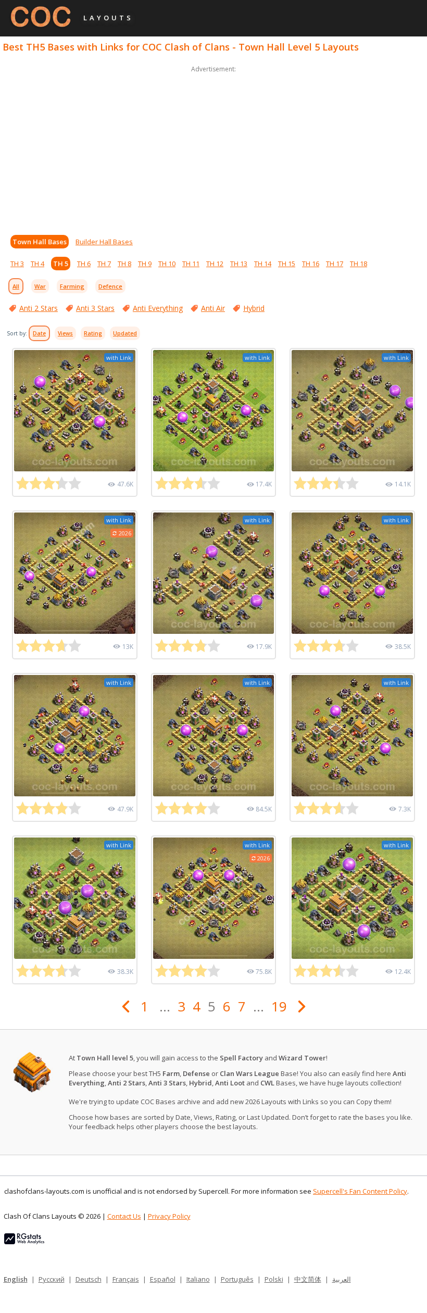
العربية (341, 1279)
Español (162, 1279)
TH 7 (104, 263)
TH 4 (37, 263)
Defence (110, 286)
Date (39, 333)
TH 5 (60, 263)
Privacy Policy (169, 1216)
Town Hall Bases (39, 241)
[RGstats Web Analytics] (24, 1241)
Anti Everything (158, 308)
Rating (93, 333)
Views (65, 333)
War (40, 286)
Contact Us (124, 1216)
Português (237, 1279)
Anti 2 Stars (38, 308)
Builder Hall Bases (104, 241)
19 (279, 1006)
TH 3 (17, 263)
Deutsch (89, 1279)
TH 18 (358, 263)
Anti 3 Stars (95, 308)
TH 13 (238, 263)
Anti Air (213, 308)
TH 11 (190, 263)
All (15, 286)
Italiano (198, 1279)
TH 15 (286, 263)
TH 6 (84, 263)
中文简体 (307, 1279)
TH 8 (124, 263)
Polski (274, 1279)
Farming (72, 286)
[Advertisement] (213, 148)
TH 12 (214, 263)
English (16, 1279)
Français (125, 1279)
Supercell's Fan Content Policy (360, 1191)
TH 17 (334, 263)
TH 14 (262, 263)
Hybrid (254, 308)
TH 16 (310, 263)
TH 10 (166, 263)
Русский (52, 1279)
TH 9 (145, 263)
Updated (125, 333)
